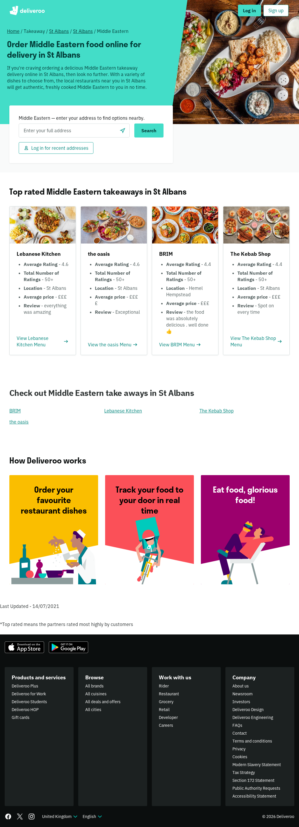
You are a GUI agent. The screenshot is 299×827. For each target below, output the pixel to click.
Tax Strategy (243, 772)
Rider (164, 686)
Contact (239, 733)
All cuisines (96, 693)
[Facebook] (8, 816)
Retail (164, 709)
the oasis (19, 422)
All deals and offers (103, 701)
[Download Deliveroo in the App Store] (24, 647)
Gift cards (20, 717)
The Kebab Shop (216, 411)
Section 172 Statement (253, 780)
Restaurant (169, 693)
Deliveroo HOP (25, 709)
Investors (241, 701)
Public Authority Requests (256, 788)
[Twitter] (19, 816)
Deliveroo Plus (25, 686)
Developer (168, 717)
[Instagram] (31, 816)
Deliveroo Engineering (252, 717)
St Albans (59, 31)
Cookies (239, 756)
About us (240, 686)
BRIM (15, 411)
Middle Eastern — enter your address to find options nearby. (82, 118)
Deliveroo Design (248, 709)
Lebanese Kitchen (123, 411)
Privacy (239, 749)
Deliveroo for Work (29, 693)
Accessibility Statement (254, 796)
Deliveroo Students (29, 701)
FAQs (237, 725)
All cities (93, 709)
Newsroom (242, 693)
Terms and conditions (252, 741)
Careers (166, 725)
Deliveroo (27, 10)
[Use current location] (122, 130)
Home (13, 31)
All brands (94, 686)
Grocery (166, 701)
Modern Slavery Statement (256, 764)
